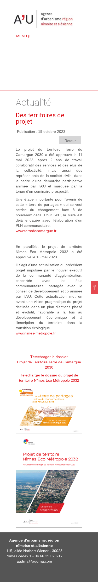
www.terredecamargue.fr (36, 231)
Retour (70, 141)
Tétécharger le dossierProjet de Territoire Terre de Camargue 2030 (49, 362)
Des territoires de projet (40, 118)
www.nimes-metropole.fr (36, 333)
